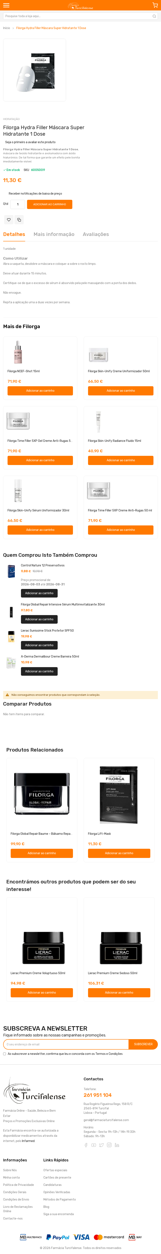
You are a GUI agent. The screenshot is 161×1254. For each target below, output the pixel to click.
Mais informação (54, 234)
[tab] (14, 236)
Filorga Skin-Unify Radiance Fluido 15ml (114, 441)
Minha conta (11, 1177)
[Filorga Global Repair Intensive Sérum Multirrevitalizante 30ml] (11, 610)
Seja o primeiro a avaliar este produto (30, 142)
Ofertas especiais (55, 1170)
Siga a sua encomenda (58, 1214)
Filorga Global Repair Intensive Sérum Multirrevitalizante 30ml (63, 604)
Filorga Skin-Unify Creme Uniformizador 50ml (119, 371)
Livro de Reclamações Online (18, 1209)
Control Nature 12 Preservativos (43, 565)
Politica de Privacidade (18, 1185)
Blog (46, 1207)
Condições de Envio (16, 1199)
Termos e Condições (109, 1054)
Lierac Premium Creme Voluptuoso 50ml (38, 973)
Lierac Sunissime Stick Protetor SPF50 (47, 630)
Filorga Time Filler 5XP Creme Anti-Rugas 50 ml (120, 510)
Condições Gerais (14, 1192)
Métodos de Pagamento (59, 1199)
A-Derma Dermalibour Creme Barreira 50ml (50, 656)
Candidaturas (52, 1185)
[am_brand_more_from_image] (40, 351)
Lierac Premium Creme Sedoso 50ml (112, 973)
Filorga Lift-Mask (99, 834)
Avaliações (96, 234)
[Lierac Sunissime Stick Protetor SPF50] (11, 636)
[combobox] (80, 16)
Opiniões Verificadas (56, 1192)
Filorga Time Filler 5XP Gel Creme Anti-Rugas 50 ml (42, 441)
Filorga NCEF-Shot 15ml (24, 371)
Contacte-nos (13, 1218)
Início (6, 28)
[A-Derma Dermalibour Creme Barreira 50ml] (11, 662)
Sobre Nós (10, 1170)
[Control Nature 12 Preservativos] (11, 571)
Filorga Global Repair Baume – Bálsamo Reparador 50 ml (48, 834)
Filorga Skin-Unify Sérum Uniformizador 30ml (38, 510)
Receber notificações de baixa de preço (35, 193)
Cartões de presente (57, 1177)
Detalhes (14, 234)
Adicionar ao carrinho (39, 593)
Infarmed (28, 1141)
